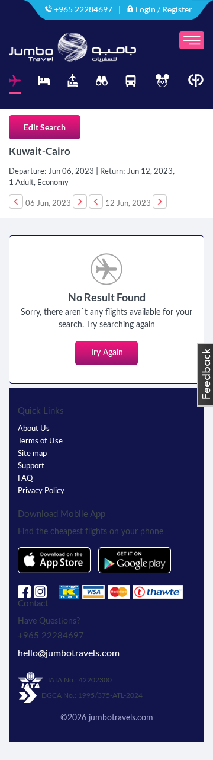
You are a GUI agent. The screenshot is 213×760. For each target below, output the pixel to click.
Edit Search (45, 127)
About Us (34, 429)
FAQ (25, 479)
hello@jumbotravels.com (69, 653)
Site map (32, 454)
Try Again (106, 353)
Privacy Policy (41, 491)
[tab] (15, 84)
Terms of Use (40, 441)
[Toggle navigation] (191, 40)
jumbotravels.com (121, 718)
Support (31, 466)
